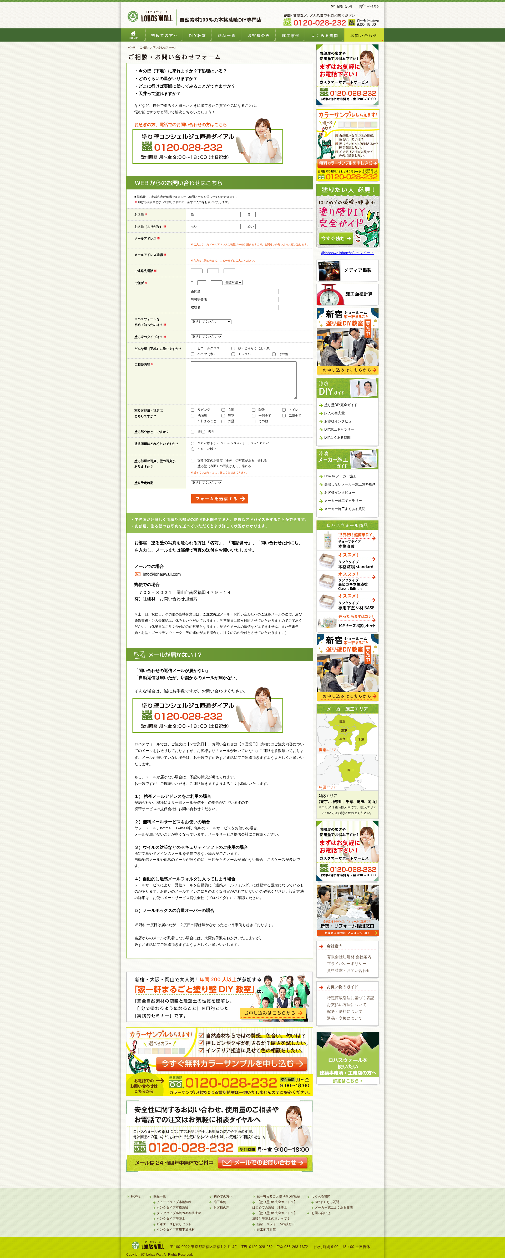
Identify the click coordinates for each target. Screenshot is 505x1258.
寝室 (231, 415)
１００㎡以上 (207, 449)
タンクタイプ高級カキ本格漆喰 (179, 1213)
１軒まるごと (207, 421)
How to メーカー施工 (340, 476)
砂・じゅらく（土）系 (254, 348)
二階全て (295, 415)
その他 (283, 354)
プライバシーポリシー (346, 963)
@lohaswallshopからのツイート (347, 253)
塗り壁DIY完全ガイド (340, 405)
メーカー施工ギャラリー (343, 501)
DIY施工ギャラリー (339, 429)
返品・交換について (344, 1018)
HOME (133, 35)
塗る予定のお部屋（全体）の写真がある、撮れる (232, 460)
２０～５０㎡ (230, 443)
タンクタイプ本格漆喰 (172, 1207)
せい (194, 226)
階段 (262, 410)
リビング (204, 410)
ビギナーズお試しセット (174, 1224)
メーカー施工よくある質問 (344, 509)
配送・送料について (344, 1011)
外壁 (231, 421)
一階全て (265, 415)
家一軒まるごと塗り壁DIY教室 (278, 1196)
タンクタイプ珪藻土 (171, 1218)
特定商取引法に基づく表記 (350, 998)
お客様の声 (221, 1207)
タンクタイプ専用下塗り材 (176, 1229)
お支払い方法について (346, 1004)
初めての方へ (164, 35)
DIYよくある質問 (337, 437)
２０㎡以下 (205, 443)
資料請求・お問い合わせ (348, 970)
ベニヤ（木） (207, 354)
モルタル (244, 354)
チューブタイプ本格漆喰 (174, 1202)
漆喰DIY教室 (197, 35)
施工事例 (290, 35)
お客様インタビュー (258, 35)
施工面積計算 (266, 1229)
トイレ (293, 410)
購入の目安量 (334, 413)
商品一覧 (226, 35)
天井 (211, 431)
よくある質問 (324, 35)
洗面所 (202, 415)
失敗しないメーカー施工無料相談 (350, 484)
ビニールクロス (209, 348)
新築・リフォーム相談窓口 (276, 1224)
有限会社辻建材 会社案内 (349, 956)
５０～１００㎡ (258, 443)
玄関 (231, 410)
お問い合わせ (364, 35)
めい (251, 226)
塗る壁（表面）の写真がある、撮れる (224, 466)
